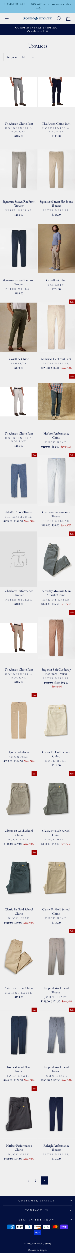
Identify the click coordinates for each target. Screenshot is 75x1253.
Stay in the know (36, 1219)
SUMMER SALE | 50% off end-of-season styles (37, 4)
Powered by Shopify (37, 1249)
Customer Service (36, 1200)
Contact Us (36, 1210)
